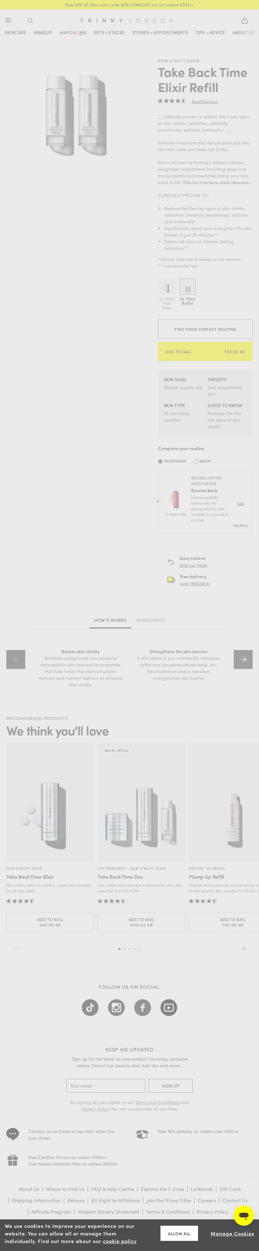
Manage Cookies (232, 1233)
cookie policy (120, 1240)
